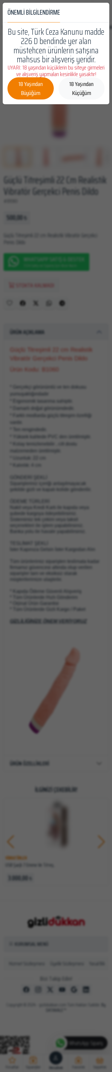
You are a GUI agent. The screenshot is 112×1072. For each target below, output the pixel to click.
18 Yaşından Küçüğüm (81, 88)
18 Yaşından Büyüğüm (31, 88)
